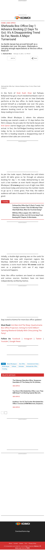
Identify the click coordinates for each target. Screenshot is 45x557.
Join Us (13, 58)
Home (3, 23)
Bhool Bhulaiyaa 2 (12, 364)
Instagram (28, 338)
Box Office (11, 23)
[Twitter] (6, 360)
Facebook (16, 338)
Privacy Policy (32, 543)
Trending (4, 369)
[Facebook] (2, 360)
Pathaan (14, 366)
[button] (34, 58)
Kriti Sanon (5, 125)
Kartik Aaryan (5, 366)
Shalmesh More (7, 53)
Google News (15, 341)
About (10, 543)
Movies (36, 546)
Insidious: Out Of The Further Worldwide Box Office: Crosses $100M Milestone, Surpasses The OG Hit (28, 403)
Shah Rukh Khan (24, 93)
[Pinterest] (22, 528)
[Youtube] (28, 528)
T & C (25, 543)
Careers (21, 543)
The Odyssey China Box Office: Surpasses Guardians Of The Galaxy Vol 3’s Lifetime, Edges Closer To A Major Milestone (27, 381)
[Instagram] (19, 528)
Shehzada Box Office (31, 366)
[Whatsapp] (9, 360)
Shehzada (21, 366)
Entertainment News (33, 364)
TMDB (28, 548)
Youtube (4, 341)
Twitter (39, 338)
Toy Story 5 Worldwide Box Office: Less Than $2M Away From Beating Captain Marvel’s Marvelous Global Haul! (28, 392)
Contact (16, 543)
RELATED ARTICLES (8, 375)
